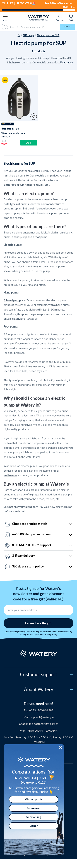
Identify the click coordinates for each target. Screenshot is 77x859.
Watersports (33, 799)
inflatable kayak (33, 184)
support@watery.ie (42, 717)
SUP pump (28, 35)
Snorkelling (33, 817)
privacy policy (51, 634)
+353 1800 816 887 (41, 710)
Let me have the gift (38, 623)
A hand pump (12, 300)
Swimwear (34, 808)
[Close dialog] (60, 747)
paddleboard (12, 184)
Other (34, 825)
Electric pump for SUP (48, 35)
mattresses (10, 475)
